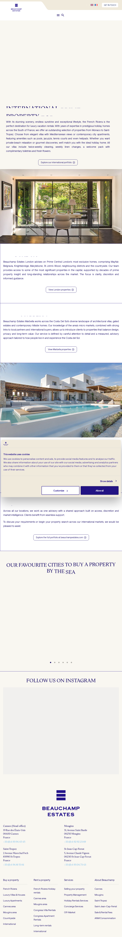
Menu (58, 15)
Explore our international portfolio (58, 162)
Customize (58, 490)
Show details (106, 481)
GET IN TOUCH (110, 5)
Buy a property (11, 908)
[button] (63, 15)
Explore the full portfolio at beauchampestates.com (61, 537)
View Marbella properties (61, 349)
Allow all (100, 490)
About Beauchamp (105, 908)
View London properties (61, 289)
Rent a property (42, 908)
